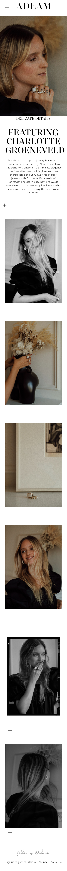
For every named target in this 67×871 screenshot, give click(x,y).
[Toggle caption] (4, 205)
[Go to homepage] (33, 6)
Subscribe (56, 862)
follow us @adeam (34, 853)
